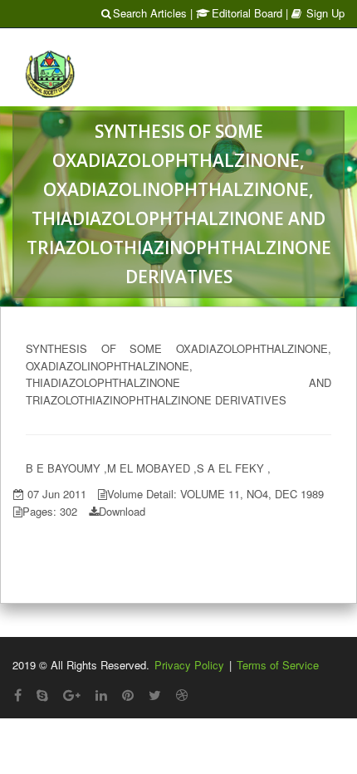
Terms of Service (278, 665)
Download (122, 511)
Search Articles (150, 13)
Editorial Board (247, 13)
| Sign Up (315, 13)
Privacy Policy (189, 665)
